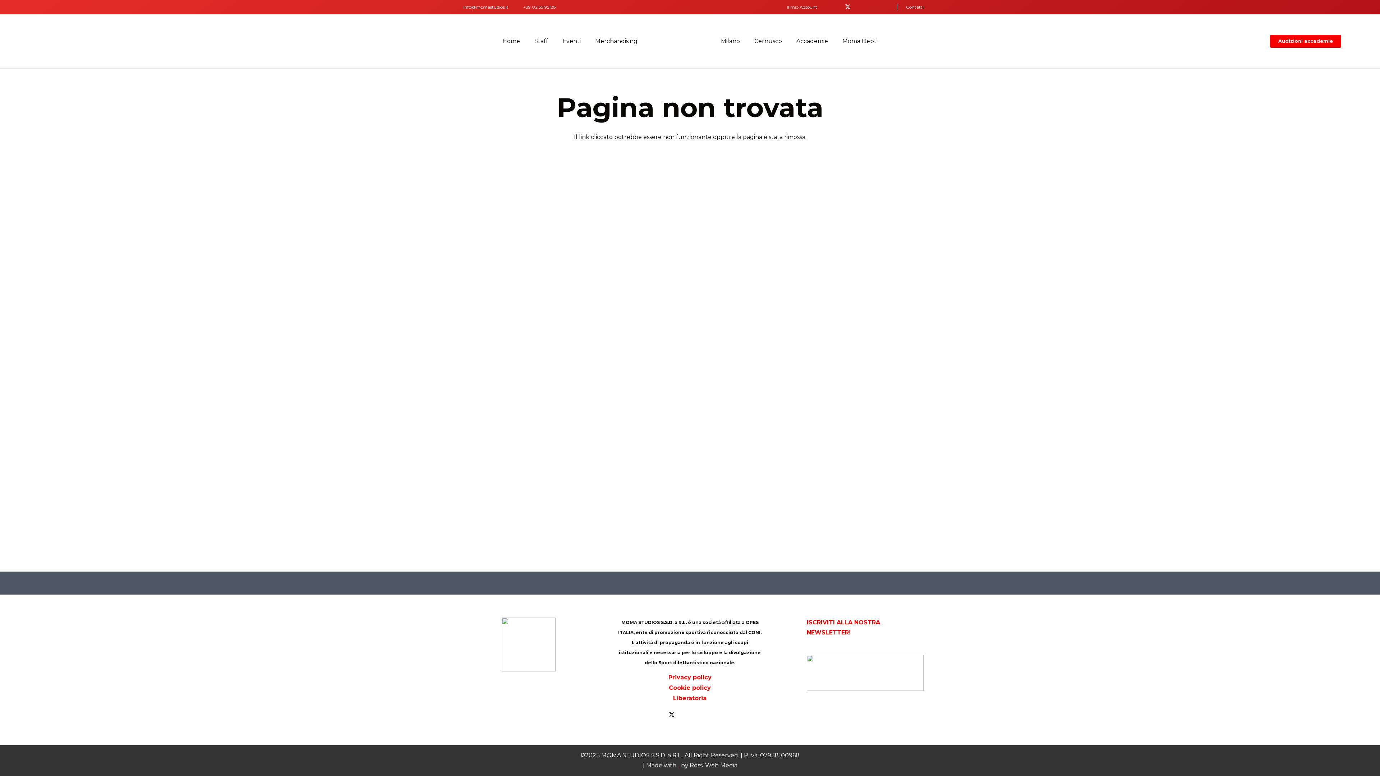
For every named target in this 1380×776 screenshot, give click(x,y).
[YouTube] (859, 7)
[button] (805, 7)
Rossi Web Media (713, 765)
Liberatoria (690, 698)
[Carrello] (1363, 41)
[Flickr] (871, 7)
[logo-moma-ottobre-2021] (679, 41)
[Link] (458, 7)
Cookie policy (690, 687)
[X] (848, 7)
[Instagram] (882, 7)
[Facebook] (836, 7)
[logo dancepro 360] (865, 673)
